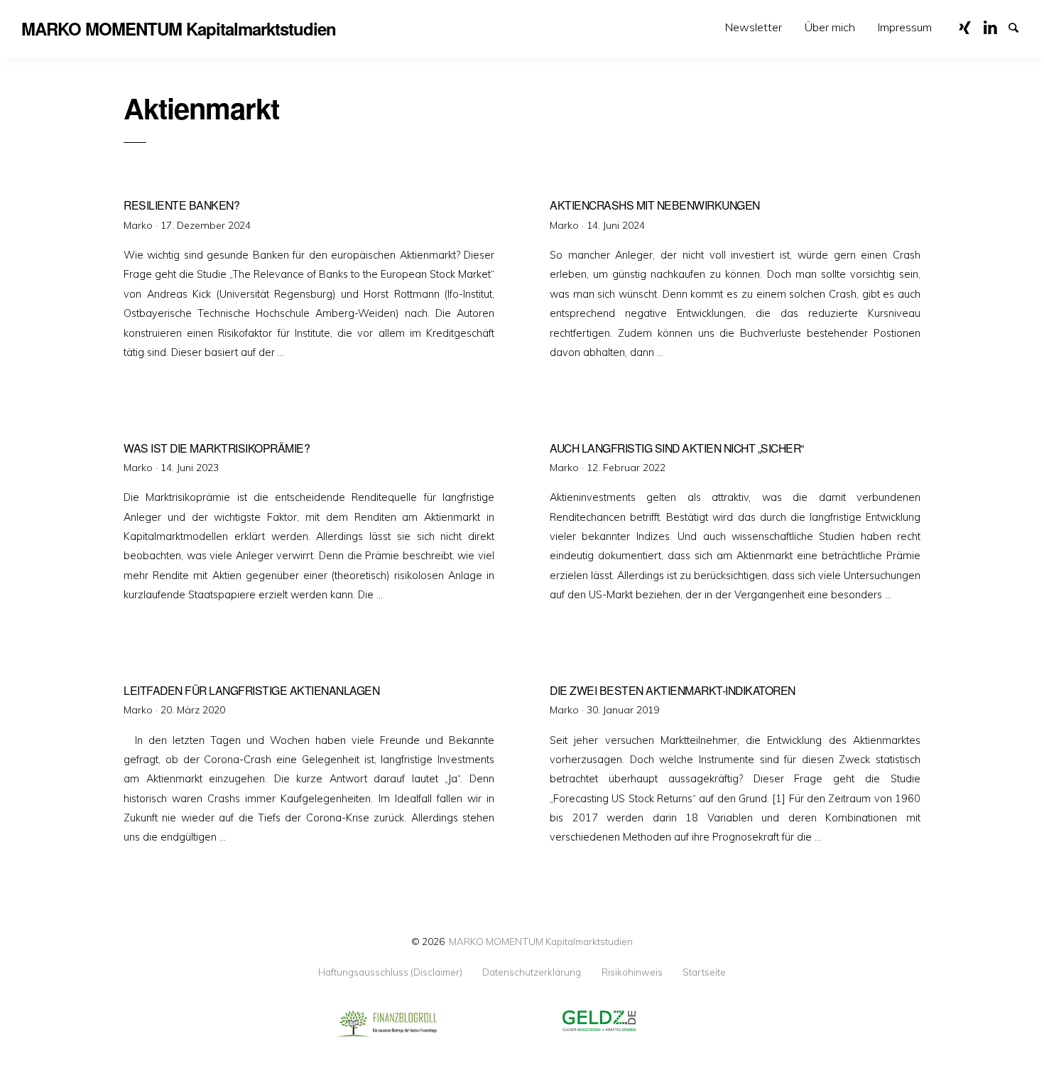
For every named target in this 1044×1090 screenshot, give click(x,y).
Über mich (830, 27)
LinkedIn (995, 26)
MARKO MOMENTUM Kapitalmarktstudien (541, 941)
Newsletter (753, 27)
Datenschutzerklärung (531, 972)
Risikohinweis (632, 972)
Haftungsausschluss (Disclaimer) (390, 972)
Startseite (704, 972)
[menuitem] (753, 27)
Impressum (905, 27)
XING (970, 26)
